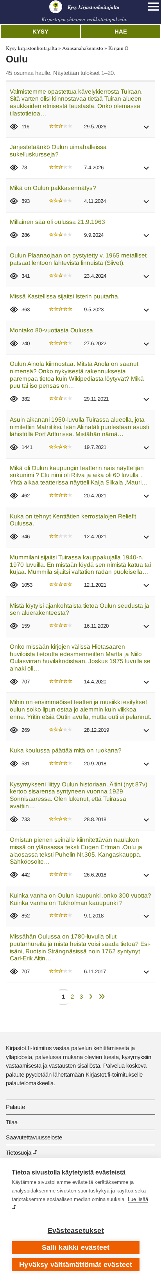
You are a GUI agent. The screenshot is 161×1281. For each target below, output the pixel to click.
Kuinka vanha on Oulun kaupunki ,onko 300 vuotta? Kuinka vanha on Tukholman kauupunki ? (80, 899)
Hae (120, 31)
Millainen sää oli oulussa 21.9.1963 (57, 221)
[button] (146, 130)
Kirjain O (118, 47)
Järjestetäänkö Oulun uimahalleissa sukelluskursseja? (58, 151)
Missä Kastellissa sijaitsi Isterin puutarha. (65, 296)
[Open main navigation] (153, 6)
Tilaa (12, 1122)
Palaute (15, 1107)
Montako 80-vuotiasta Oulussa (51, 330)
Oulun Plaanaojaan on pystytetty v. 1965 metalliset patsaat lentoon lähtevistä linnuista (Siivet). (78, 259)
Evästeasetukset (76, 1231)
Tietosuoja (18, 1152)
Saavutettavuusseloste (34, 1137)
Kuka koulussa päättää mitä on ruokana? (66, 750)
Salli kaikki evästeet (75, 1247)
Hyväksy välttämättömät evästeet (75, 1265)
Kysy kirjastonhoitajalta (31, 47)
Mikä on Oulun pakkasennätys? (53, 188)
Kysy (40, 31)
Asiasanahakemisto (82, 47)
